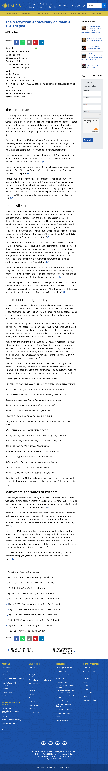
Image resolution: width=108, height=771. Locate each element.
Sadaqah (32, 667)
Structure (5, 671)
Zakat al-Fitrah (34, 701)
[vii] (60, 277)
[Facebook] (43, 743)
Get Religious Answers (64, 667)
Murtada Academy (8, 723)
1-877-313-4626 (55, 759)
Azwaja (4, 730)
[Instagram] (50, 743)
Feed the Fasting (35, 683)
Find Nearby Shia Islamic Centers (65, 686)
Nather (31, 694)
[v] (48, 237)
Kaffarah (32, 691)
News (85, 682)
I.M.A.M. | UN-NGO (8, 708)
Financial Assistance (63, 713)
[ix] (11, 484)
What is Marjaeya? (8, 675)
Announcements (89, 671)
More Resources (62, 720)
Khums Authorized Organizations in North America (10, 683)
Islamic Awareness (79, 13)
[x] (48, 507)
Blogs (85, 675)
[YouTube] (57, 743)
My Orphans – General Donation (37, 675)
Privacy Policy (7, 692)
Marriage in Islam (89, 700)
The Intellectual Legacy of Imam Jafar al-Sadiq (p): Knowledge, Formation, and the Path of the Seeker (91, 30)
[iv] (11, 198)
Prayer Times (61, 671)
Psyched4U (33, 708)
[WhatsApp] (65, 743)
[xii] (13, 559)
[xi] (11, 526)
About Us (26, 13)
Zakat (31, 698)
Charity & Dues (42, 13)
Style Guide (60, 678)
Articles (86, 678)
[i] (10, 135)
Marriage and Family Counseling (63, 705)
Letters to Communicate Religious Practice (65, 691)
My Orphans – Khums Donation (40, 680)
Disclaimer (6, 696)
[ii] (43, 161)
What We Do (12, 13)
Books (85, 689)
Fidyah (31, 687)
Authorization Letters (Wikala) (13, 678)
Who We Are (6, 667)
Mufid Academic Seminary (11, 719)
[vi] (47, 262)
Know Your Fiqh (59, 13)
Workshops (87, 696)
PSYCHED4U (6, 716)
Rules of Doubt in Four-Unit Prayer (66, 696)
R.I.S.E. (58, 717)
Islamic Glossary (62, 682)
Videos (85, 685)
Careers (5, 688)
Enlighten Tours (8, 727)
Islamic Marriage (62, 701)
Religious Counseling (64, 709)
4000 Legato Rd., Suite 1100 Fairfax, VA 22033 (55, 756)
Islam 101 (87, 667)
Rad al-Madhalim (35, 705)
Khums (31, 671)
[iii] (28, 173)
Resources (96, 13)
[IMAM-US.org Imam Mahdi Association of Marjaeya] (12, 5)
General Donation (35, 712)
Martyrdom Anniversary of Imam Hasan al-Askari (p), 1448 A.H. (94, 66)
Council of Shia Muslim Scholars (10, 711)
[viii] (63, 292)
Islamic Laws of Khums (64, 675)
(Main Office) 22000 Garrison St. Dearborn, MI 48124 (55, 754)
